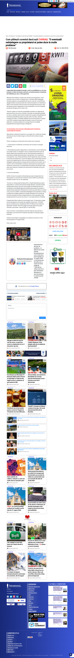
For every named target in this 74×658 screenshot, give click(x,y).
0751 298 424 (10, 591)
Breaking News (33, 593)
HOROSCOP (58, 217)
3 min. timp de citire (36, 48)
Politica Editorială (33, 607)
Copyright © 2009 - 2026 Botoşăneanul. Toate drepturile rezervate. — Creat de (37, 655)
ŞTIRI (8, 11)
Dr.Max (39, 633)
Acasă (7, 36)
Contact (10, 639)
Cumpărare (60, 235)
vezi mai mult (53, 189)
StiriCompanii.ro (40, 635)
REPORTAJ (18, 11)
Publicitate (11, 637)
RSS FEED (10, 650)
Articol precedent (13, 293)
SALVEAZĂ (42, 317)
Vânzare (65, 235)
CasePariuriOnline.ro (34, 632)
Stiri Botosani (12, 36)
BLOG (27, 11)
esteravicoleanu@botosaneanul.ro (24, 261)
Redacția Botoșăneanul (25, 259)
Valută (50, 235)
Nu (51, 160)
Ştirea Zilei (32, 589)
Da (51, 158)
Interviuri (31, 599)
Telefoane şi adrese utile (15, 643)
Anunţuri (10, 641)
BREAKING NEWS (57, 11)
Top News (10, 358)
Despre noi (11, 635)
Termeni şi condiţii (13, 648)
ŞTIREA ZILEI (49, 11)
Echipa (30, 609)
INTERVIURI (12, 11)
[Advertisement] (37, 25)
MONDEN (23, 11)
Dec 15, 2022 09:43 (62, 48)
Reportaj (31, 597)
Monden (31, 603)
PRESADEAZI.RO (40, 632)
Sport (30, 605)
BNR (55, 235)
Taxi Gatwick (39, 634)
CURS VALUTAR (57, 231)
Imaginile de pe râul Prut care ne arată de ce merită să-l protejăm (28, 425)
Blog (30, 601)
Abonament (11, 652)
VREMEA (58, 240)
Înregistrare (70, 1)
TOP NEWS (32, 11)
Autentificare (63, 1)
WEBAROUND (59, 655)
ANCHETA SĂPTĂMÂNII (40, 11)
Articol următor (40, 293)
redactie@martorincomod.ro (13, 593)
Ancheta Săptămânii (34, 587)
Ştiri (30, 595)
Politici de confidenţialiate (15, 645)
